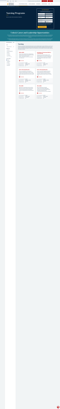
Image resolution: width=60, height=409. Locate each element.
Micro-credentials (9, 56)
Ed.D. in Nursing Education (24, 69)
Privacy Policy (45, 24)
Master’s (8, 52)
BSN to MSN (21, 52)
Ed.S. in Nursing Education (42, 69)
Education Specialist (10, 51)
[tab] (23, 4)
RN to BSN (21, 85)
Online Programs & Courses (12, 6)
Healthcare (8, 61)
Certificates (8, 55)
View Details (22, 60)
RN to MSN (39, 85)
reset (13, 42)
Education (8, 65)
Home (7, 6)
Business (8, 62)
